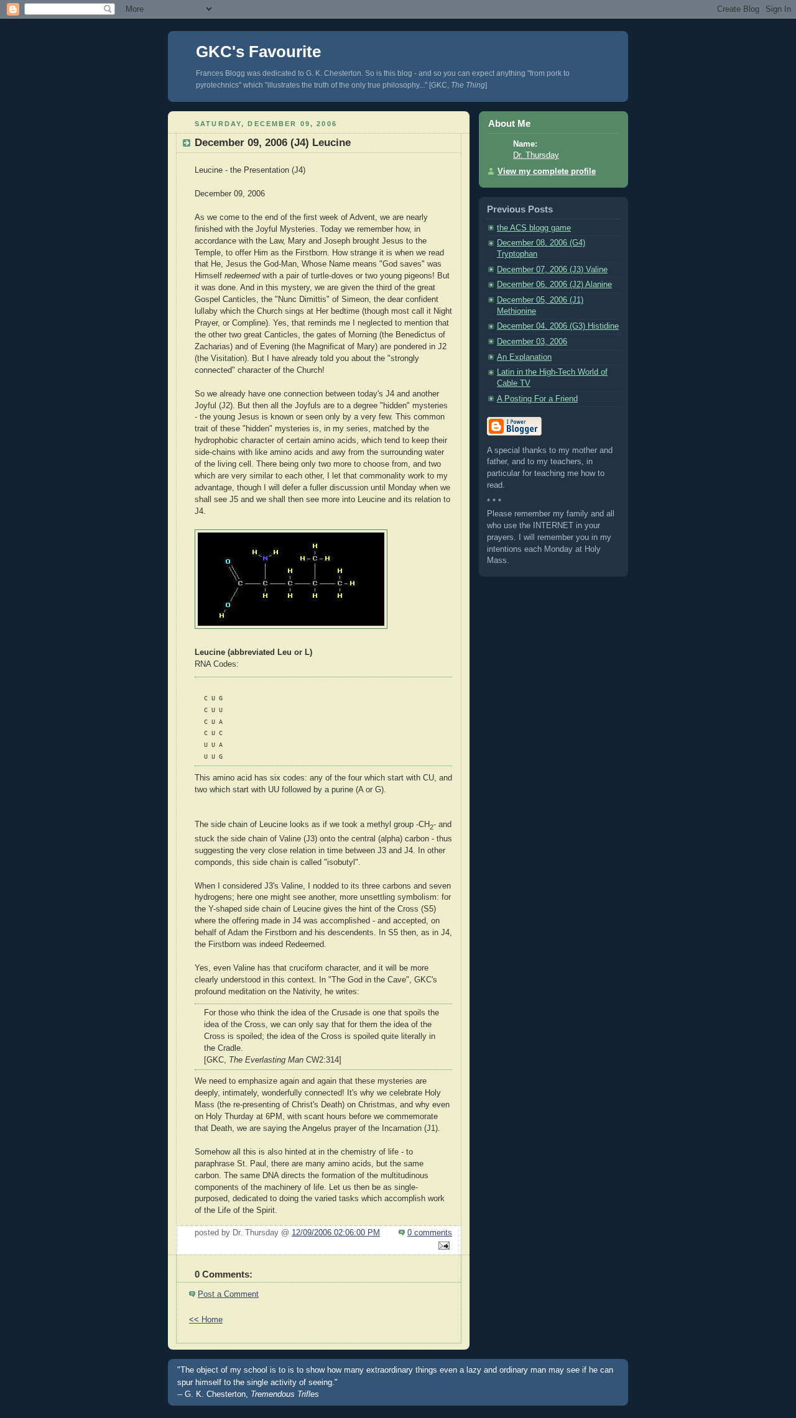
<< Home (206, 1319)
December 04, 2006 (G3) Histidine (558, 326)
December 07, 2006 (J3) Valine (552, 269)
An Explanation (524, 357)
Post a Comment (228, 1294)
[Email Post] (442, 1246)
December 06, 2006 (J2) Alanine (554, 284)
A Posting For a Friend (537, 399)
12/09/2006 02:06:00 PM (336, 1232)
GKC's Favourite (258, 51)
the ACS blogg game (534, 228)
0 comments (429, 1232)
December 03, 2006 (532, 341)
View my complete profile (546, 171)
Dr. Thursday (536, 155)
